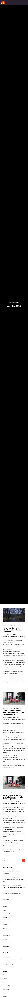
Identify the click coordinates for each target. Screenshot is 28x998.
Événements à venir (7, 921)
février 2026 (5, 982)
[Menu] (25, 2)
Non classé (5, 928)
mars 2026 (5, 978)
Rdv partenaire (15, 962)
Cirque (19, 959)
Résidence (5, 939)
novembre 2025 (6, 986)
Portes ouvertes (6, 935)
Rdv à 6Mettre (6, 964)
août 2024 (5, 996)
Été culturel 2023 (6, 914)
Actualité (5, 906)
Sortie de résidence (7, 943)
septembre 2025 (6, 989)
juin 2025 (5, 993)
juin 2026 (5, 975)
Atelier (4, 910)
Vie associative (6, 946)
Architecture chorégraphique (9, 959)
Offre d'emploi (6, 932)
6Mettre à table (6, 903)
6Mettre (4, 625)
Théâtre (13, 964)
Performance (6, 962)
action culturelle (7, 956)
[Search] (23, 860)
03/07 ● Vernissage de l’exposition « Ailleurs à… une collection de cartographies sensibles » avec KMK (13, 879)
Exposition (5, 925)
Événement (5, 917)
